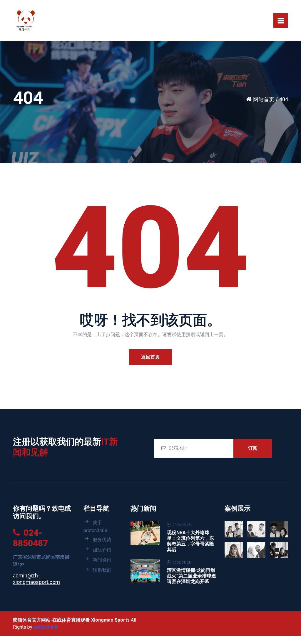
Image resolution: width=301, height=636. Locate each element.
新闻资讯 (102, 560)
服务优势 (102, 539)
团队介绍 (102, 550)
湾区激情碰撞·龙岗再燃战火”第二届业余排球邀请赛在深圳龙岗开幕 (191, 575)
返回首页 (150, 357)
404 (283, 99)
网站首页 (263, 99)
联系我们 (102, 570)
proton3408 (45, 627)
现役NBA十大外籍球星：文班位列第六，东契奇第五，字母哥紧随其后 (190, 541)
